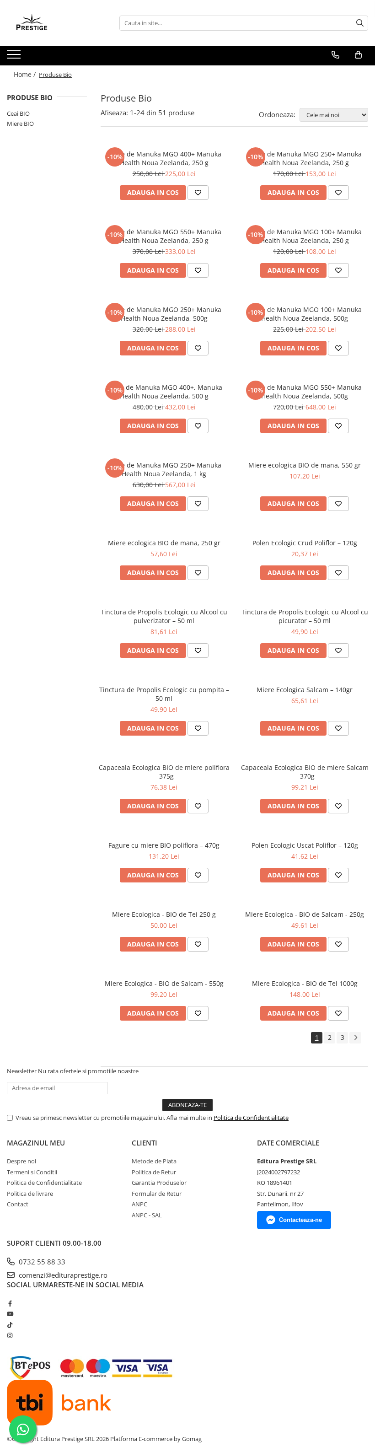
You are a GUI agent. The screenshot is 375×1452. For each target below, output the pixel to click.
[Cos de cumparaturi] (358, 55)
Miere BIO (20, 123)
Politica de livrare (30, 1193)
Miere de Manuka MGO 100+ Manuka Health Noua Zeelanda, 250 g (304, 236)
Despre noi (21, 1161)
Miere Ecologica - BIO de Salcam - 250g (304, 914)
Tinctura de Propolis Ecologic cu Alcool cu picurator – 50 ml (304, 616)
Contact (17, 1204)
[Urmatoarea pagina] (355, 1037)
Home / (26, 74)
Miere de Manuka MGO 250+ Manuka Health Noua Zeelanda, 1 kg (164, 469)
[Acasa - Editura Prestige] (52, 23)
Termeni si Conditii (32, 1172)
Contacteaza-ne (300, 1219)
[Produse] (15, 57)
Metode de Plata (154, 1161)
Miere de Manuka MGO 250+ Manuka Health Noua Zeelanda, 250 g (304, 158)
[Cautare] (360, 23)
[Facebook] (10, 1303)
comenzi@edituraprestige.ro (62, 1275)
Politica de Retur (154, 1172)
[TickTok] (10, 1325)
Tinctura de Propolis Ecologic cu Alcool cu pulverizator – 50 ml (164, 616)
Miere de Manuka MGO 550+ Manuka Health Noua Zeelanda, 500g (304, 391)
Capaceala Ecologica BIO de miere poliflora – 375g (164, 771)
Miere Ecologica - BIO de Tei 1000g (305, 983)
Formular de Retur (157, 1193)
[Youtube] (10, 1314)
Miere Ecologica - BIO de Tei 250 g (164, 914)
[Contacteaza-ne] (335, 55)
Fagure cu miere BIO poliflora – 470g (164, 845)
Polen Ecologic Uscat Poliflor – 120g (305, 845)
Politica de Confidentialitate (251, 1117)
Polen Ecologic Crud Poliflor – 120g (304, 542)
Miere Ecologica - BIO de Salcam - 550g (164, 983)
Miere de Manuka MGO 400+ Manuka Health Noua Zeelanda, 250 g (164, 158)
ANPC (139, 1204)
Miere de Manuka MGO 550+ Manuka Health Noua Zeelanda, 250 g (164, 236)
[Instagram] (10, 1335)
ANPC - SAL (147, 1215)
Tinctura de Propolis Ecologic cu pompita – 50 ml (164, 694)
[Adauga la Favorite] (198, 192)
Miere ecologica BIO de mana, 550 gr (304, 465)
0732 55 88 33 (41, 1261)
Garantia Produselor (159, 1182)
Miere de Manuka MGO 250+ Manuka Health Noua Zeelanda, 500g (164, 314)
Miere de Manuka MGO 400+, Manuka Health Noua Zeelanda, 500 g (164, 391)
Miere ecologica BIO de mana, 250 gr (164, 542)
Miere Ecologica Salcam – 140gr (305, 689)
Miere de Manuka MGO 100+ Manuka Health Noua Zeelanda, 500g (304, 314)
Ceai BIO (18, 113)
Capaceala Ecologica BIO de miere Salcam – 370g (305, 771)
